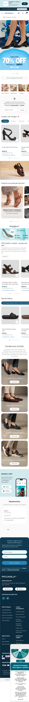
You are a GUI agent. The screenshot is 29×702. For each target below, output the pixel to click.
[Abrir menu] (2, 13)
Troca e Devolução (20, 617)
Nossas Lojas (19, 628)
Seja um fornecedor (7, 618)
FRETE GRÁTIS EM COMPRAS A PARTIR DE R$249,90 (14, 9)
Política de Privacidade (13, 570)
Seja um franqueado (7, 615)
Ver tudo (4, 256)
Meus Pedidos (5, 641)
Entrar (3, 639)
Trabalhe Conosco (6, 612)
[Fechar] (2, 3)
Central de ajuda (20, 611)
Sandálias (5, 121)
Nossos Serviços (20, 614)
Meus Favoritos (6, 644)
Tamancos (21, 121)
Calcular (22, 110)
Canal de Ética (5, 620)
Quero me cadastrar (14, 563)
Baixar (24, 3)
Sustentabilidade (6, 610)
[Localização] (18, 13)
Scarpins (13, 121)
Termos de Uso (20, 640)
